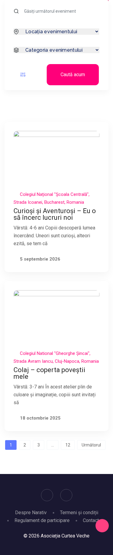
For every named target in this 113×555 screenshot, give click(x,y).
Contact (91, 520)
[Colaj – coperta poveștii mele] (56, 317)
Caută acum (73, 74)
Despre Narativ (31, 512)
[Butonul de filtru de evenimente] (23, 74)
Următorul (91, 445)
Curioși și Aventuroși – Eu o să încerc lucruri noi (55, 214)
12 (67, 445)
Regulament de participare (42, 520)
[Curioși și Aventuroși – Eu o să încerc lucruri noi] (56, 157)
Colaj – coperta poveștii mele (49, 373)
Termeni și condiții (79, 512)
